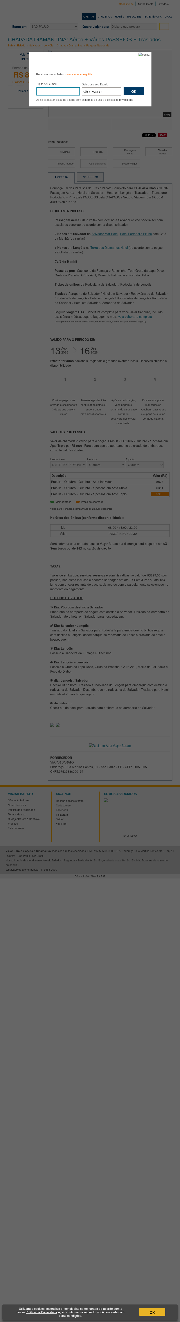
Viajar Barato (61, 61)
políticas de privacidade (119, 99)
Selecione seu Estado (95, 84)
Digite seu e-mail (46, 84)
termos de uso (93, 99)
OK (152, 1312)
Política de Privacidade (41, 1312)
